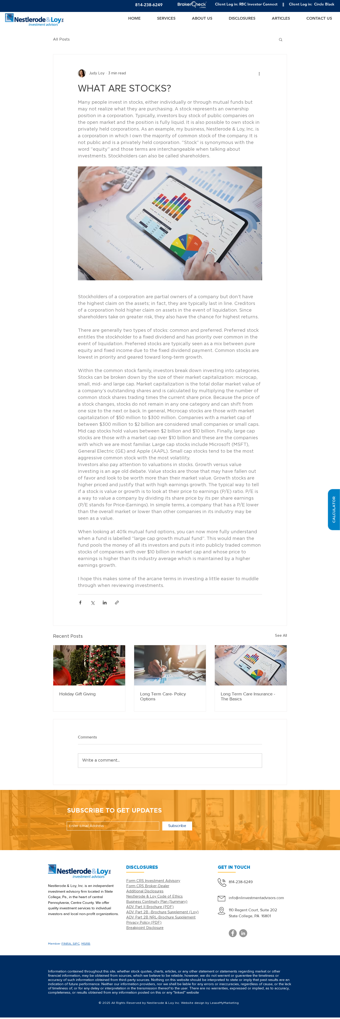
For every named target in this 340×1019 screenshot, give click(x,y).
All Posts (61, 39)
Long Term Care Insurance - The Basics (248, 696)
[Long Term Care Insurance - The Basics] (251, 665)
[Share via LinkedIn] (104, 602)
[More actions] (259, 73)
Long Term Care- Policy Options (163, 696)
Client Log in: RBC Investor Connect (246, 4)
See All (281, 635)
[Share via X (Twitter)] (92, 602)
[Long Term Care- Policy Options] (170, 665)
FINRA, (67, 943)
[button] (334, 509)
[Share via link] (116, 602)
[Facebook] (233, 933)
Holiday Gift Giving (77, 693)
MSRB (85, 943)
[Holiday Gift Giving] (89, 665)
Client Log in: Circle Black (311, 4)
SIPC (76, 943)
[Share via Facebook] (80, 602)
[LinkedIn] (243, 933)
